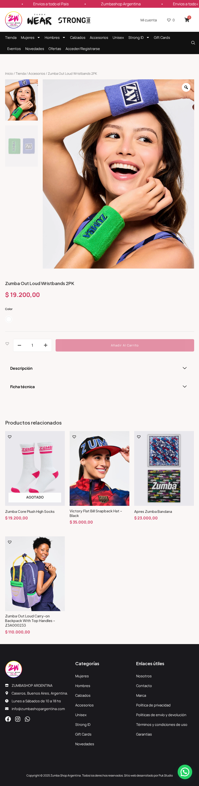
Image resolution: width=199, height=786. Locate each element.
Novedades (34, 48)
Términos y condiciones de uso (161, 724)
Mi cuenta (149, 19)
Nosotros (144, 675)
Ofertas (55, 48)
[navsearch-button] (193, 43)
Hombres (52, 37)
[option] (118, 174)
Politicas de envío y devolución (161, 714)
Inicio (9, 73)
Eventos (14, 48)
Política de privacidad (153, 705)
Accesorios (99, 37)
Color (9, 309)
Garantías (144, 734)
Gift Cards (162, 37)
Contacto (144, 685)
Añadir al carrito (125, 345)
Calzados (77, 37)
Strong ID (136, 37)
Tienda (11, 37)
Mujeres (27, 37)
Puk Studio (166, 775)
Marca (141, 695)
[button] (7, 343)
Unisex (118, 37)
